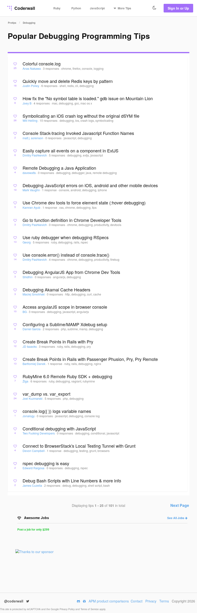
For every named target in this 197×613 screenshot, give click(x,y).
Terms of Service (89, 609)
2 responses (51, 329)
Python (76, 8)
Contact (136, 601)
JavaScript (97, 8)
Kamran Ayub (32, 207)
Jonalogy (29, 416)
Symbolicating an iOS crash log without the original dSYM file (81, 116)
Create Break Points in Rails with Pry (58, 341)
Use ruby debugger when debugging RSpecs (66, 237)
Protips (12, 22)
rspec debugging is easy (46, 463)
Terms (164, 601)
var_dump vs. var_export (46, 394)
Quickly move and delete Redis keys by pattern (68, 81)
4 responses (42, 103)
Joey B (27, 103)
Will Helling (30, 120)
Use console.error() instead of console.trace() (66, 255)
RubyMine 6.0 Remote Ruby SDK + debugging (67, 376)
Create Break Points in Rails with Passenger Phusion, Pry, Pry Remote (90, 359)
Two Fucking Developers (39, 433)
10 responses (49, 120)
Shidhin (28, 277)
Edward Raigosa (34, 468)
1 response (49, 190)
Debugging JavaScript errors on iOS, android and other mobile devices (90, 185)
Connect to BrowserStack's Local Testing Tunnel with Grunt (79, 446)
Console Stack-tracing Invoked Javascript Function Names (78, 133)
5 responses (57, 155)
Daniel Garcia (32, 329)
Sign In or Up (178, 8)
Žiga (26, 381)
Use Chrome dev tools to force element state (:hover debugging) (84, 202)
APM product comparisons (109, 601)
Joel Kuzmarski (33, 398)
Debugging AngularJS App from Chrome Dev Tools (71, 272)
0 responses (53, 138)
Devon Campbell (34, 451)
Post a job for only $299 (33, 529)
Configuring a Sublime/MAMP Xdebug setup (65, 324)
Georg (27, 242)
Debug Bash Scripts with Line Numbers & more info (72, 480)
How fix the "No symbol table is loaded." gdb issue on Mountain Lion (88, 98)
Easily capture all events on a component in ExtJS (70, 150)
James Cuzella (33, 485)
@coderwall (14, 601)
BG (25, 312)
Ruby (57, 8)
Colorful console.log (42, 63)
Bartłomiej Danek (34, 364)
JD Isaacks (30, 346)
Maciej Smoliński (34, 294)
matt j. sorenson (33, 138)
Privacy (150, 601)
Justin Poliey (31, 86)
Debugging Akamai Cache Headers (56, 289)
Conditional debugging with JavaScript (59, 428)
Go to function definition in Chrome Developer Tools (72, 220)
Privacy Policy (67, 609)
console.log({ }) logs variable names (57, 411)
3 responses (51, 68)
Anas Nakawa (32, 68)
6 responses (49, 86)
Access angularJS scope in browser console (65, 307)
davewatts (30, 173)
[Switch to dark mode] (154, 8)
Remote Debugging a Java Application (59, 168)
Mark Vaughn (32, 190)
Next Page (179, 505)
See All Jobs (176, 518)
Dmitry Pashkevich (35, 155)
